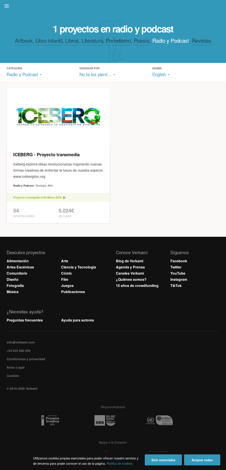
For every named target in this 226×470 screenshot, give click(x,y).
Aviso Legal (15, 367)
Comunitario (17, 273)
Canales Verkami (130, 273)
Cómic (66, 273)
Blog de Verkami (129, 260)
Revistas (201, 40)
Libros (72, 40)
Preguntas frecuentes (25, 320)
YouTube (177, 273)
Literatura (92, 40)
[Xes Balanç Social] (113, 420)
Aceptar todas (202, 460)
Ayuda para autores (77, 320)
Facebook (178, 260)
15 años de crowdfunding (137, 285)
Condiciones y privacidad (26, 359)
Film (64, 279)
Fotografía (15, 285)
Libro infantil (49, 40)
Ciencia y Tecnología (78, 267)
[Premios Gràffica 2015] (58, 420)
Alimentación (18, 260)
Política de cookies (120, 463)
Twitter (175, 267)
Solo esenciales (163, 460)
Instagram (178, 279)
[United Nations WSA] (167, 420)
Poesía (141, 40)
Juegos (67, 285)
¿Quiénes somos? (131, 279)
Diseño (13, 279)
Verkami (113, 7)
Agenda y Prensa (130, 267)
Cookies (13, 375)
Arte (64, 260)
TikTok (176, 285)
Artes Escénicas (20, 267)
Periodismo (118, 40)
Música (13, 291)
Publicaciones (73, 291)
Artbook (23, 40)
